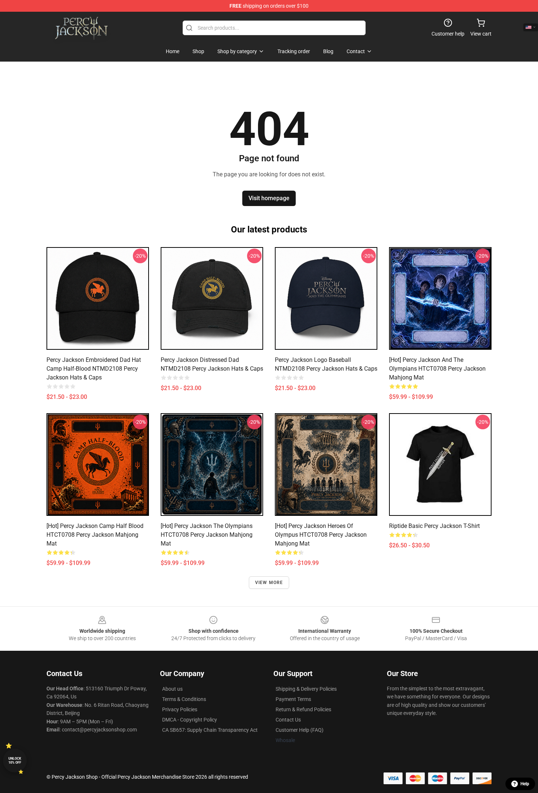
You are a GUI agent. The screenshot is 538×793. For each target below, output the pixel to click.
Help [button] (524, 783)
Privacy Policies (179, 709)
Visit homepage (269, 198)
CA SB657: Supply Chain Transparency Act (210, 730)
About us (172, 689)
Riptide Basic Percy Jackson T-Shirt (434, 525)
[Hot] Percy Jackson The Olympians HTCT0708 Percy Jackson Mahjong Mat (207, 534)
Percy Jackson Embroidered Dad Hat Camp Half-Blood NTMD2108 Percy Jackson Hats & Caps (93, 368)
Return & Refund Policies (303, 709)
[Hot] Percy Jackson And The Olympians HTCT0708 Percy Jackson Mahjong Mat (437, 368)
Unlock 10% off (14, 760)
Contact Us (288, 720)
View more (269, 582)
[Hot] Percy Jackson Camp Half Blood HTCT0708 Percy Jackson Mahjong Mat (94, 534)
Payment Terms (293, 699)
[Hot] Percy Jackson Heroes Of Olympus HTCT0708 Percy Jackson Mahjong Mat (321, 534)
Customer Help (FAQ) (300, 730)
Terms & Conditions (184, 699)
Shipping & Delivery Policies (306, 689)
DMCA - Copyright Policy (189, 720)
